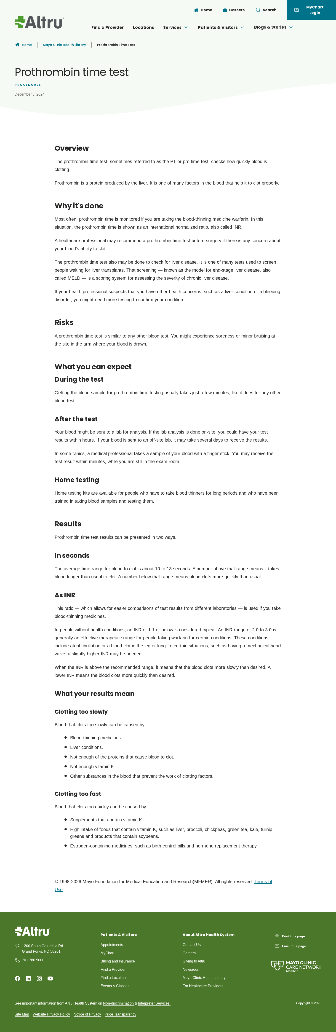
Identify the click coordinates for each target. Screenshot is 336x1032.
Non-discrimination (118, 1003)
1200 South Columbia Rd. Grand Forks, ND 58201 (43, 948)
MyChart (107, 953)
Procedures (28, 84)
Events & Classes (115, 986)
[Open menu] (186, 27)
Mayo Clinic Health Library (64, 45)
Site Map (22, 1014)
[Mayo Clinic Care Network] (296, 962)
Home (27, 45)
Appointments (112, 945)
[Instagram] (39, 978)
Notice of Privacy (87, 1014)
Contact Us (192, 945)
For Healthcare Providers (203, 986)
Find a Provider (107, 27)
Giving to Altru (194, 961)
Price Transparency (120, 1014)
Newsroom (191, 969)
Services (172, 27)
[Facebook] (17, 978)
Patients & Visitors (218, 27)
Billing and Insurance (118, 961)
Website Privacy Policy (51, 1014)
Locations (143, 27)
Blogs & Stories (270, 27)
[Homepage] (32, 935)
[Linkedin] (28, 978)
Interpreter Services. (154, 1003)
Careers (189, 953)
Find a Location (113, 978)
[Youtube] (50, 978)
